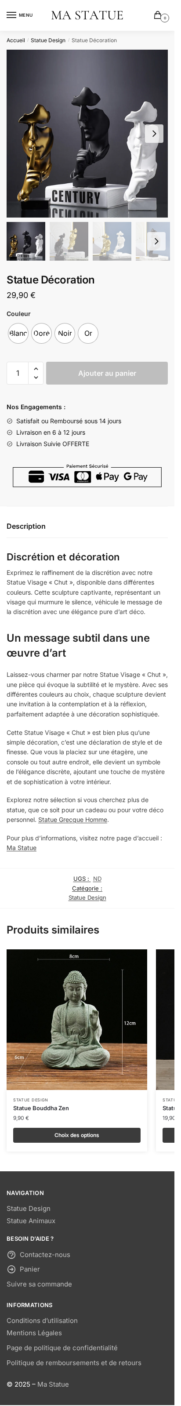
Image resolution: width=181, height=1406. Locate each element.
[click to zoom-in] (87, 134)
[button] (154, 133)
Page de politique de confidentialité (62, 1348)
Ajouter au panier (107, 373)
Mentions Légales (34, 1333)
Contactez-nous (45, 1254)
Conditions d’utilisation (42, 1320)
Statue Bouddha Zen (41, 1108)
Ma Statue (21, 847)
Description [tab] (26, 526)
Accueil (16, 40)
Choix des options (76, 1135)
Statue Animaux (31, 1221)
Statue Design (48, 40)
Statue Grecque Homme (72, 819)
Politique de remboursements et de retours (74, 1363)
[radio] (18, 333)
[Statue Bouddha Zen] (77, 1019)
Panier (30, 1269)
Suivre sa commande (39, 1284)
